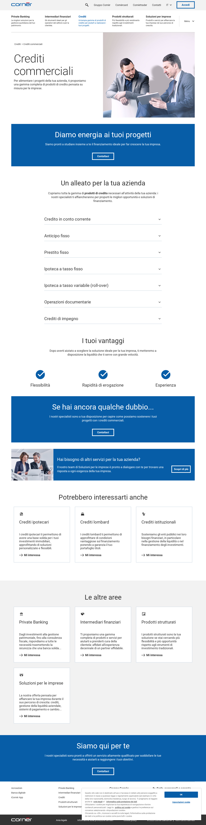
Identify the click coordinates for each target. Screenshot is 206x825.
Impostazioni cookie (181, 802)
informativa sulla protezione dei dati (121, 802)
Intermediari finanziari (69, 792)
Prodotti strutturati (67, 802)
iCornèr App (17, 797)
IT (167, 5)
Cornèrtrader (140, 5)
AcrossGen (16, 788)
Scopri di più (181, 469)
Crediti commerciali (32, 44)
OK (181, 795)
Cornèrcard (121, 5)
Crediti (17, 44)
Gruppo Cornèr (102, 5)
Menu (187, 21)
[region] (141, 804)
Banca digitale (18, 792)
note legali (98, 802)
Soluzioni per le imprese (70, 806)
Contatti (156, 5)
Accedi (186, 4)
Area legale (61, 820)
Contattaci (103, 156)
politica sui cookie (122, 807)
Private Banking (66, 788)
